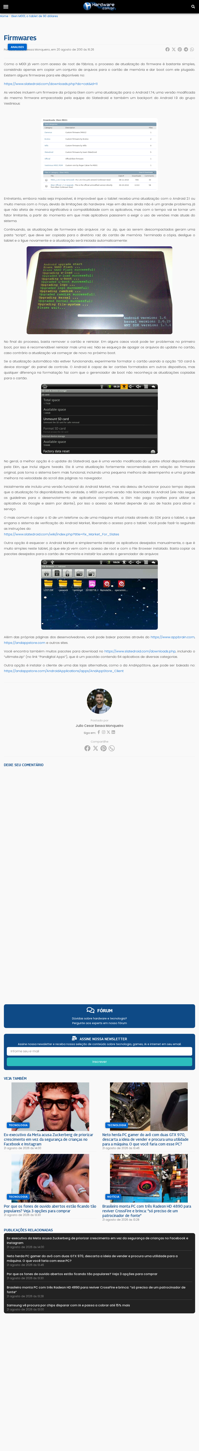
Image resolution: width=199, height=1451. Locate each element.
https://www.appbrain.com (173, 637)
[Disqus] (99, 824)
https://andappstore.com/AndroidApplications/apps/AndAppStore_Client (64, 671)
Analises (17, 47)
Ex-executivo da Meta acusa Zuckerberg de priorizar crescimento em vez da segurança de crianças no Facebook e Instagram (48, 1139)
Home (4, 16)
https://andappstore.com (24, 642)
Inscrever (99, 1061)
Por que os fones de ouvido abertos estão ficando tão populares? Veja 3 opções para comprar (50, 1208)
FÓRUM (105, 1010)
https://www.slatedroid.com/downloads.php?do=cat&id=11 (51, 83)
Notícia (113, 1196)
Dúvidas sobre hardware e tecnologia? (99, 1018)
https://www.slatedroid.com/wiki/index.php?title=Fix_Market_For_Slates (61, 534)
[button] (6, 7)
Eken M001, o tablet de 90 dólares (34, 16)
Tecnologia (18, 1125)
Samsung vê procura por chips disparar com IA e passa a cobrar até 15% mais (68, 1305)
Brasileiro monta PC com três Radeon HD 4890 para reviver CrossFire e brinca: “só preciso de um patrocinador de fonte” (146, 1211)
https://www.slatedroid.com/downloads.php (140, 651)
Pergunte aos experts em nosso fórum (99, 1023)
